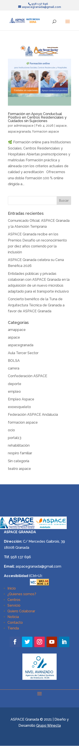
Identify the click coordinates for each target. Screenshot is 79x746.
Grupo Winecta (48, 725)
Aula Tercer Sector (23, 353)
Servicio (13, 605)
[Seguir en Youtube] (52, 642)
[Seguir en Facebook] (15, 642)
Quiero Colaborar (21, 611)
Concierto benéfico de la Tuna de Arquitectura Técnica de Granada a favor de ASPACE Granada (36, 305)
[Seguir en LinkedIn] (64, 642)
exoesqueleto (19, 407)
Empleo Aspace (21, 399)
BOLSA (14, 361)
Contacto (15, 622)
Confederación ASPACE (27, 376)
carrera (13, 368)
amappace (17, 330)
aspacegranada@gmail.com (38, 566)
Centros (13, 600)
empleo (14, 391)
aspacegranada (19, 131)
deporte (14, 384)
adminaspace (24, 125)
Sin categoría (18, 461)
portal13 (14, 438)
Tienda (13, 628)
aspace (61, 125)
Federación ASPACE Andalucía (33, 414)
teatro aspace (19, 469)
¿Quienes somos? (21, 594)
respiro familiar (20, 453)
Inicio (11, 588)
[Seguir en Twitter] (27, 642)
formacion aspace (45, 131)
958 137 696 (21, 557)
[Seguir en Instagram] (39, 642)
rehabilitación (19, 445)
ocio (11, 430)
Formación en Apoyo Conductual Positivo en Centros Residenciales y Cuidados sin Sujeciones (37, 117)
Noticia (13, 617)
